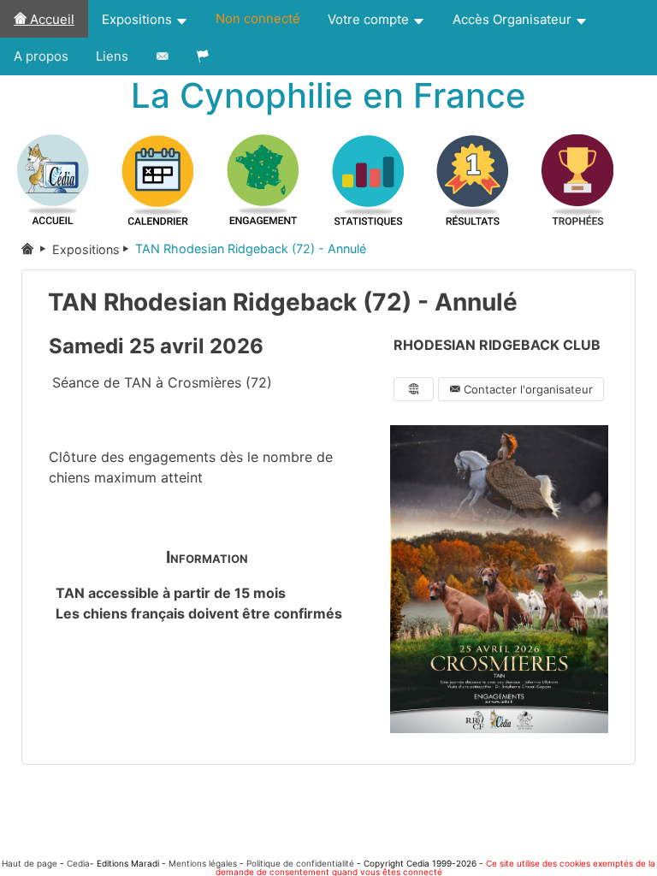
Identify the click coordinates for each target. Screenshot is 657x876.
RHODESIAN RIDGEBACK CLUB (497, 344)
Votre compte (370, 19)
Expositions (138, 19)
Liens (112, 56)
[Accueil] (36, 249)
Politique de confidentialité (300, 863)
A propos (41, 56)
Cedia (78, 863)
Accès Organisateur (514, 19)
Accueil (50, 19)
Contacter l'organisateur (526, 389)
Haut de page (29, 863)
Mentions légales (203, 863)
